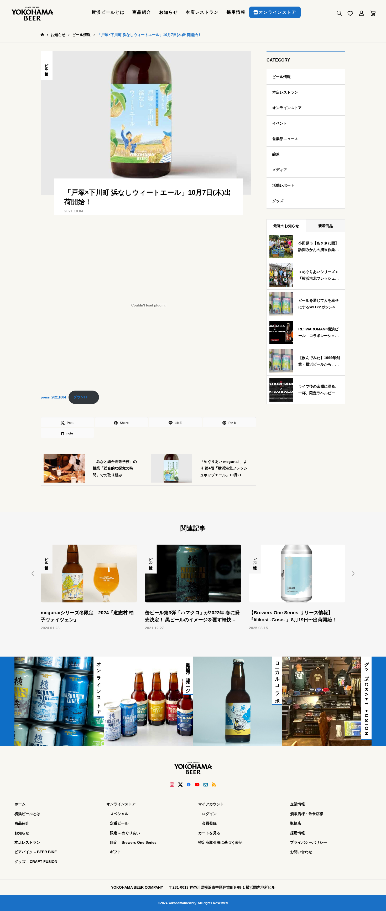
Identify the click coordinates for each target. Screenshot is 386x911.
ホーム (19, 804)
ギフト (115, 852)
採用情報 (236, 12)
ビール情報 (47, 65)
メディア (279, 170)
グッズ (277, 201)
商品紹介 (141, 12)
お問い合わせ (301, 852)
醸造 (276, 154)
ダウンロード (84, 397)
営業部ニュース (285, 139)
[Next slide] (353, 573)
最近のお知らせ (286, 226)
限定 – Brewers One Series (133, 842)
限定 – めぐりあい (125, 833)
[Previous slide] (33, 573)
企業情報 (297, 804)
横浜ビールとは (108, 12)
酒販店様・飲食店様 (306, 814)
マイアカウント (211, 804)
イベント (279, 123)
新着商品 (325, 226)
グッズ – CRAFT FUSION (35, 861)
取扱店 (295, 823)
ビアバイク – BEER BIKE (35, 852)
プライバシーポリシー (308, 842)
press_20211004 (53, 397)
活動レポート (283, 185)
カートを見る (209, 833)
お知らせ (168, 12)
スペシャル (119, 814)
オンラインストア (277, 12)
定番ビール (119, 823)
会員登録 (209, 823)
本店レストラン (202, 12)
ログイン (209, 814)
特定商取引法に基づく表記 (220, 842)
